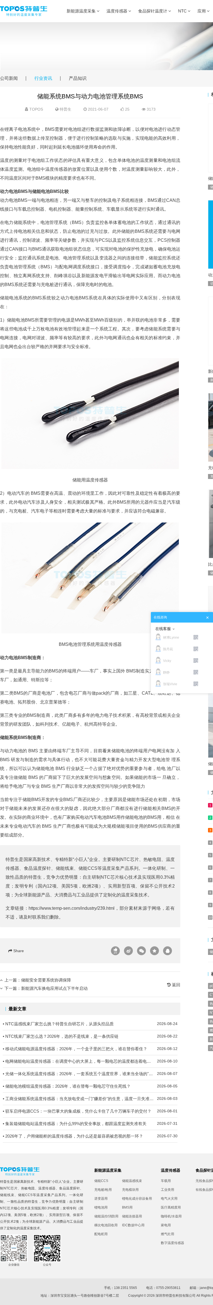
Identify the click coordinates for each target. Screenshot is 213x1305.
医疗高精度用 (171, 1207)
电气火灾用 (169, 1199)
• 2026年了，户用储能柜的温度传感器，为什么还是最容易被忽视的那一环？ (90, 1136)
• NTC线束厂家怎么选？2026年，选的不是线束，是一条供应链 (90, 1036)
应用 (202, 11)
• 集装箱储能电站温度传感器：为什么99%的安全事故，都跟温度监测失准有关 (90, 1123)
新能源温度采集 (82, 11)
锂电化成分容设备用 (136, 1199)
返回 (175, 984)
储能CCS (87, 868)
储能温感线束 (132, 1181)
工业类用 (167, 1190)
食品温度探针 (37, 868)
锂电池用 (101, 1207)
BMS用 (127, 1207)
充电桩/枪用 (103, 1190)
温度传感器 (117, 11)
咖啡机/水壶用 (171, 1216)
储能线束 (65, 868)
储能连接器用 (132, 1216)
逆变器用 (101, 1199)
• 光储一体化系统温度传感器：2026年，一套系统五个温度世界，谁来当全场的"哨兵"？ (90, 1073)
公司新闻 (9, 78)
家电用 (166, 1225)
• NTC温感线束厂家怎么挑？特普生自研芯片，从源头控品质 (90, 1023)
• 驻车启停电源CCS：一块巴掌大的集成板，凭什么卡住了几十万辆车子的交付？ (90, 1111)
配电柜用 (101, 1234)
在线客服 (163, 628)
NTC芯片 (129, 859)
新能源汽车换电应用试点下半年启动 (54, 988)
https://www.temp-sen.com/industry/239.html (72, 908)
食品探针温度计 (153, 11)
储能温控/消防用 (106, 1216)
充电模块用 (130, 1190)
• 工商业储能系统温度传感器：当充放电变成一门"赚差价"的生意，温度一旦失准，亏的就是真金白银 (90, 1098)
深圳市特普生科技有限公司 (176, 1296)
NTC (183, 11)
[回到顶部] (205, 1297)
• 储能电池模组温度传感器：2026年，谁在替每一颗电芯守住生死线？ (90, 1086)
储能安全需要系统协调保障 (46, 980)
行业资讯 (43, 78)
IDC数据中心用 (133, 1225)
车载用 (166, 1181)
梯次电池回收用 (106, 1225)
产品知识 (78, 78)
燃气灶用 (167, 1234)
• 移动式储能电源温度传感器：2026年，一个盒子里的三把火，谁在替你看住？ (90, 1048)
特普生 (65, 109)
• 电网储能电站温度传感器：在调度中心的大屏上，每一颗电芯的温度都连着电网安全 (90, 1061)
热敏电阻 (152, 859)
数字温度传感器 (172, 1243)
